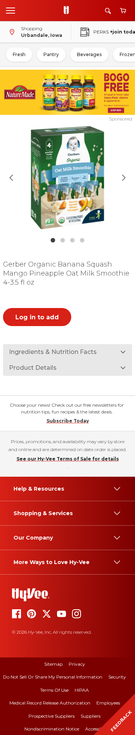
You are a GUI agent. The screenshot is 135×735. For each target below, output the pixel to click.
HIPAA (82, 690)
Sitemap (53, 664)
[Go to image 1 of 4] (53, 240)
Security (117, 677)
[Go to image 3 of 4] (72, 240)
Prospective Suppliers (51, 716)
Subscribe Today (67, 421)
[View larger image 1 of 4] (67, 178)
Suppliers (90, 716)
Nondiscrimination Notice (51, 729)
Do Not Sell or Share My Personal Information (52, 677)
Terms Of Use (54, 690)
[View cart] (123, 11)
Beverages (89, 54)
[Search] (108, 10)
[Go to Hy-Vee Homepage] (68, 10)
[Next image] (123, 177)
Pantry (51, 54)
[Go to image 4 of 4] (82, 240)
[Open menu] (10, 10)
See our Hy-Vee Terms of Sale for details (67, 459)
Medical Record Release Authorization (49, 703)
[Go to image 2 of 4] (63, 240)
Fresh (19, 54)
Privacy (77, 664)
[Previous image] (11, 177)
